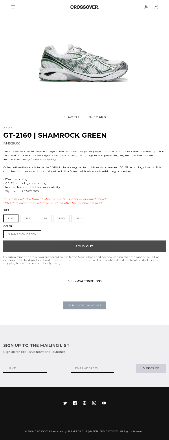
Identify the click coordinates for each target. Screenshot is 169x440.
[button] (13, 7)
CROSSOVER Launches (49, 431)
